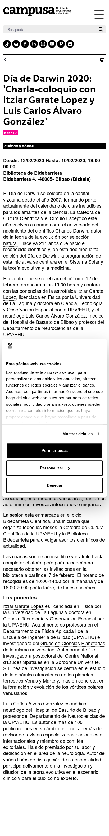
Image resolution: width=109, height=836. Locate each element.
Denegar (54, 485)
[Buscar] (101, 30)
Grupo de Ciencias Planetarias (72, 643)
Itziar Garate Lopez (23, 605)
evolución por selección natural (46, 239)
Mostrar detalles (77, 433)
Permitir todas (55, 450)
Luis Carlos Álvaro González (55, 315)
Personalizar (51, 468)
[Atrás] (5, 60)
